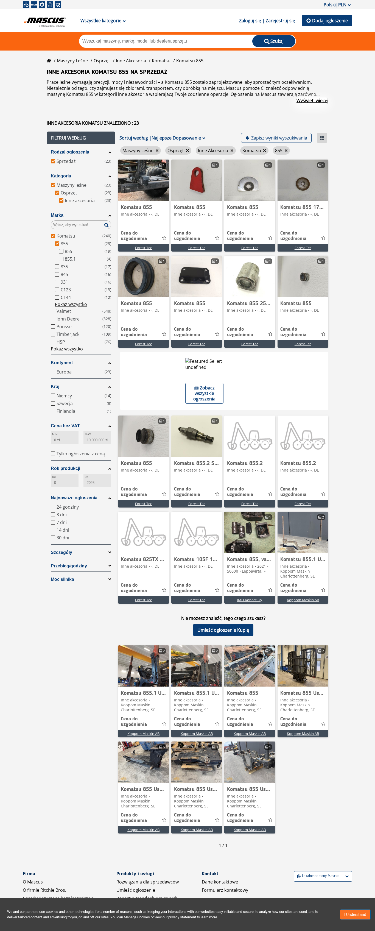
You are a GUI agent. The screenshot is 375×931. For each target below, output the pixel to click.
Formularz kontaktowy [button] (225, 890)
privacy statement (182, 917)
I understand (355, 914)
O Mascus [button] (33, 882)
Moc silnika (62, 579)
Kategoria (61, 176)
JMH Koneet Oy (249, 599)
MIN (54, 434)
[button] (81, 138)
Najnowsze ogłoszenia (74, 497)
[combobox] (297, 876)
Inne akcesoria (131, 61)
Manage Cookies (137, 917)
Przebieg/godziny (69, 566)
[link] (143, 180)
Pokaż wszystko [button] (71, 304)
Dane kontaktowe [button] (220, 882)
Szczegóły (61, 552)
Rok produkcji (65, 468)
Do (86, 476)
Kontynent (62, 362)
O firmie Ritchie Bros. (44, 890)
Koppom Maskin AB (303, 599)
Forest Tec (143, 247)
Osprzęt (102, 61)
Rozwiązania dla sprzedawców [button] (147, 882)
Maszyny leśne (72, 61)
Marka (57, 215)
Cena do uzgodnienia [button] (134, 236)
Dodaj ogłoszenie (330, 21)
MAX (88, 434)
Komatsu (161, 61)
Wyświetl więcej (312, 100)
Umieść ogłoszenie (135, 890)
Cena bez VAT (65, 425)
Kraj (55, 386)
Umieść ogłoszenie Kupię (223, 630)
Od (54, 476)
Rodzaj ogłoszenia (70, 152)
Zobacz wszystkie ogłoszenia (204, 393)
